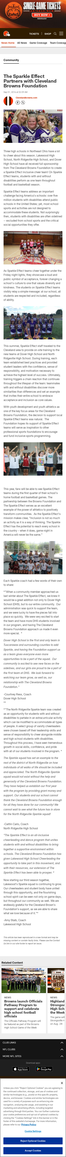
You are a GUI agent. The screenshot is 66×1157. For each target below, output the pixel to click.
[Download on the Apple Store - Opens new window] (21, 1069)
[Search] (55, 33)
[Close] (62, 1083)
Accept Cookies (33, 1150)
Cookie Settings (33, 1131)
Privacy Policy (28, 1124)
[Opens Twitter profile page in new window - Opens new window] (23, 102)
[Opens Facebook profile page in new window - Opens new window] (18, 102)
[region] (33, 1117)
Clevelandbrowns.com (26, 97)
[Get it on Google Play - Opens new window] (44, 1071)
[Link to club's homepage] (7, 32)
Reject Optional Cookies (33, 1140)
